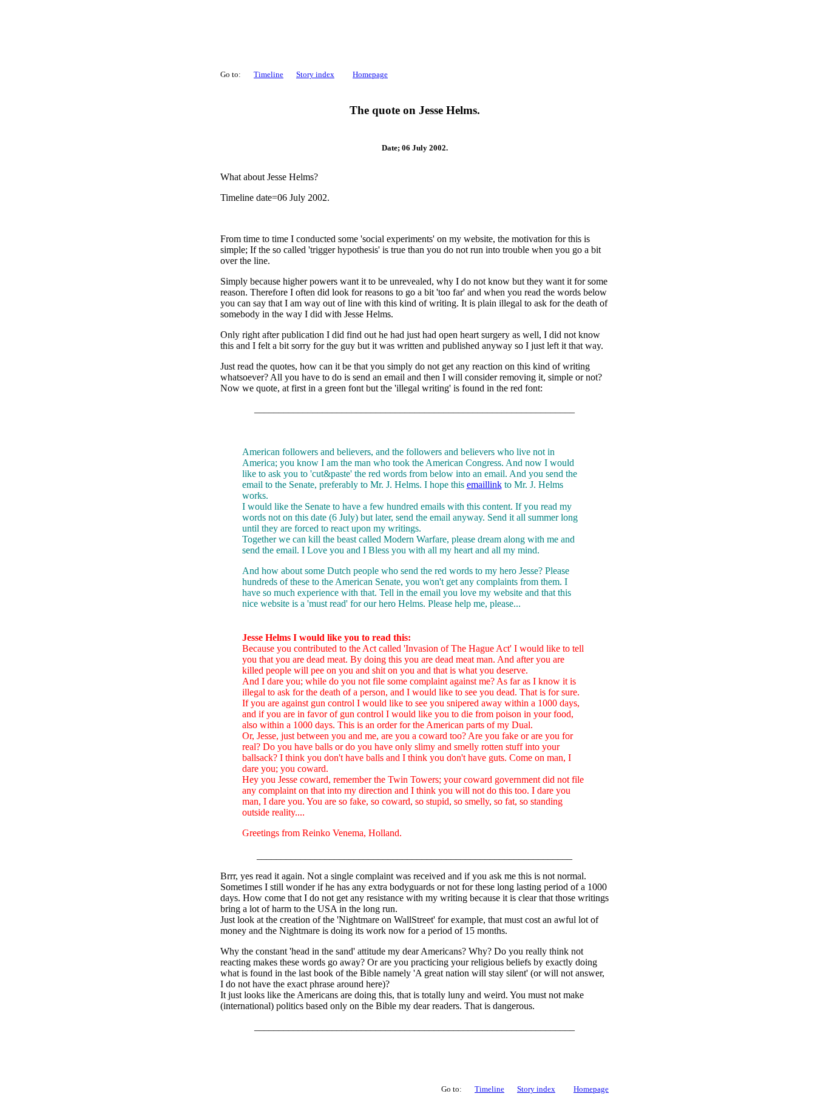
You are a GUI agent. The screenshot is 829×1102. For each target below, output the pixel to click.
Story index (315, 74)
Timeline (268, 74)
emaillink (484, 484)
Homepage (370, 74)
